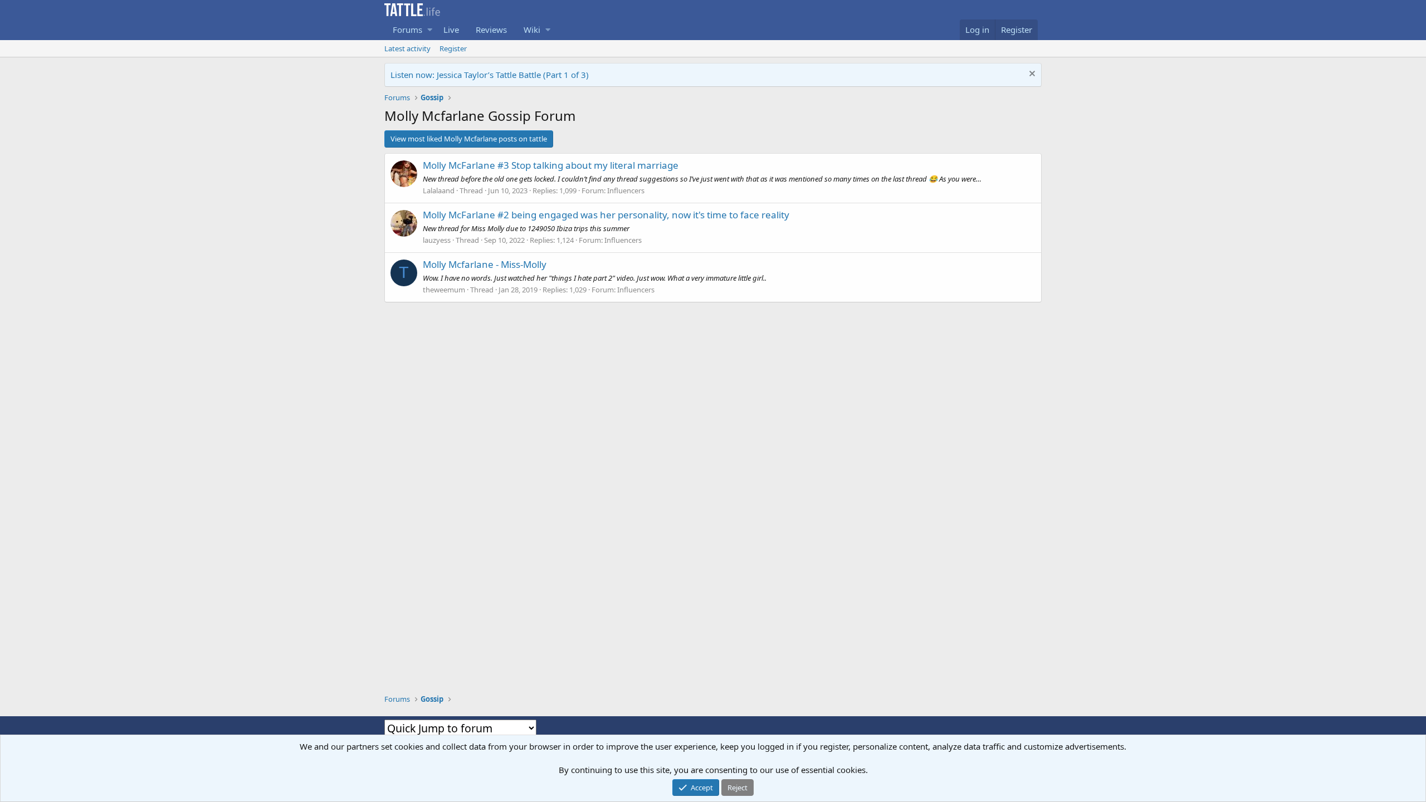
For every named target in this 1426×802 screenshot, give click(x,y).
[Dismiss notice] (1031, 75)
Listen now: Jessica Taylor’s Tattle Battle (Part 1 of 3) (489, 74)
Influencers (625, 190)
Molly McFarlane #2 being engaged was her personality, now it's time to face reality (606, 214)
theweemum (444, 290)
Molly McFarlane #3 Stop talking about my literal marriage (550, 165)
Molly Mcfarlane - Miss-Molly (484, 264)
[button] (429, 29)
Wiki (532, 29)
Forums (407, 29)
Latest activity (407, 48)
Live (451, 29)
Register (453, 48)
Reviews (491, 29)
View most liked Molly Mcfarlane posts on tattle (468, 139)
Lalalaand (439, 190)
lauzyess (437, 240)
